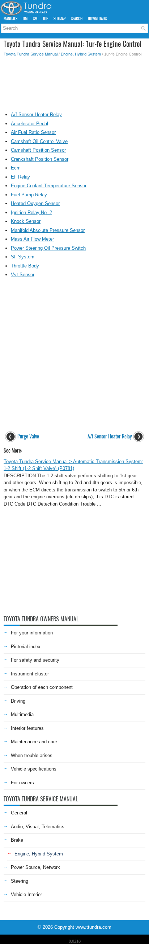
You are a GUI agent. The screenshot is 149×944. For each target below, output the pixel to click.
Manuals (10, 18)
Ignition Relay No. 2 (31, 212)
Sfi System (22, 257)
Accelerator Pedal (29, 123)
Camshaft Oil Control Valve (39, 141)
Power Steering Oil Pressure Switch (48, 248)
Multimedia (22, 714)
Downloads (97, 18)
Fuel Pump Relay (29, 194)
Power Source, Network (35, 867)
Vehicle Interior (26, 894)
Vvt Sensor (22, 274)
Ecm (16, 168)
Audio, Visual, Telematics (37, 826)
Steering (19, 881)
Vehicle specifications (33, 769)
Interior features (27, 728)
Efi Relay (20, 177)
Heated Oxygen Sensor (35, 203)
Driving (18, 701)
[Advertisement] (74, 82)
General (19, 813)
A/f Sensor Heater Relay (36, 114)
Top (45, 18)
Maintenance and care (34, 741)
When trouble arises (31, 755)
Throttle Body (25, 266)
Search (76, 18)
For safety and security (35, 660)
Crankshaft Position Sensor (39, 159)
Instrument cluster (30, 674)
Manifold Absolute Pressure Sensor (48, 230)
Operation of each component (42, 687)
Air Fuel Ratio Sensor (33, 132)
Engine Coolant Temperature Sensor (48, 185)
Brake (17, 840)
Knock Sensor (26, 221)
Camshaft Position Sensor (38, 150)
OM (25, 18)
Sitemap (59, 18)
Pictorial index (26, 646)
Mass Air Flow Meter (32, 239)
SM (35, 18)
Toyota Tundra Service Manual (31, 54)
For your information (32, 633)
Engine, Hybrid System (81, 54)
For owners (22, 782)
